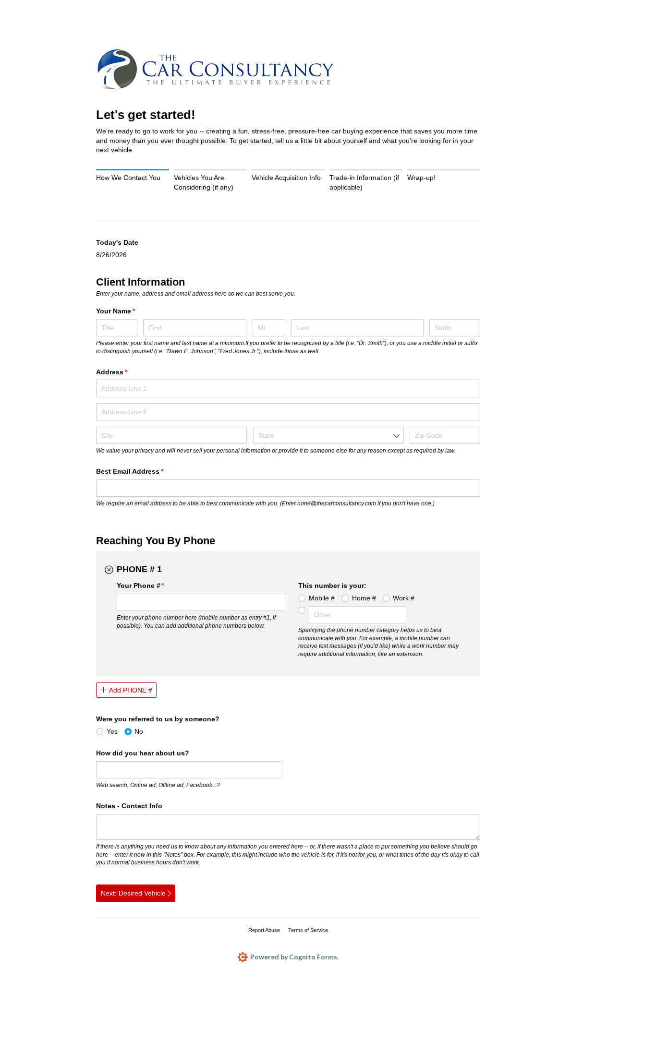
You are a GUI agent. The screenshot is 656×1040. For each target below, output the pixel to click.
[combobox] (328, 435)
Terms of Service (308, 930)
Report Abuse (264, 930)
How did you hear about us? (142, 753)
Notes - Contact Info (129, 806)
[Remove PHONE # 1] (109, 569)
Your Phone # (155, 585)
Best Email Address (144, 471)
